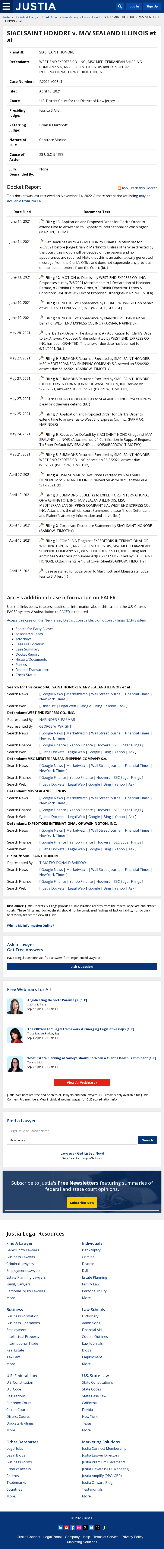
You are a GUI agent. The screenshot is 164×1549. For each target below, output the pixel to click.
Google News (52, 694)
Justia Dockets (52, 752)
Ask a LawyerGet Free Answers (25, 947)
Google (85, 706)
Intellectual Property (22, 1336)
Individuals (92, 1243)
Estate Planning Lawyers (26, 1277)
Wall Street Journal (106, 694)
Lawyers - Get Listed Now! (82, 1153)
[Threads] (85, 1527)
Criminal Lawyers (20, 1263)
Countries (14, 1489)
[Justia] (35, 6)
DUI (85, 1270)
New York (90, 1416)
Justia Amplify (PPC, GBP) (102, 1475)
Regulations (16, 1396)
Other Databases (22, 1441)
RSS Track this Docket (139, 188)
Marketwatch (77, 694)
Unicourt (48, 706)
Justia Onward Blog (97, 1482)
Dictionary (90, 1316)
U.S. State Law (95, 1375)
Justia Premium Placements (104, 1462)
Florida (87, 1409)
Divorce (88, 1263)
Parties (21, 664)
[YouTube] (66, 1527)
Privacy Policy (132, 1537)
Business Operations (23, 1323)
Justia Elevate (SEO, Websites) (105, 1469)
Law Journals (92, 1343)
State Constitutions (97, 1382)
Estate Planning (94, 1277)
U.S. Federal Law (21, 1375)
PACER (64, 611)
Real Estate (15, 1350)
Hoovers (103, 745)
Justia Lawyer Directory (100, 1455)
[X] (97, 1527)
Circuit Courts (17, 1409)
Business (14, 1309)
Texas (87, 1423)
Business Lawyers (20, 1257)
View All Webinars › (82, 1082)
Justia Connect (29, 1537)
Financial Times (137, 694)
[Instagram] (79, 1527)
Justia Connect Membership (104, 1448)
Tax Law (13, 1357)
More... (11, 1297)
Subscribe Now (82, 1202)
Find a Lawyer (21, 1121)
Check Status (26, 674)
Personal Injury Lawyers (25, 1291)
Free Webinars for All (29, 989)
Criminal (88, 1257)
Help (86, 1537)
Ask (123, 706)
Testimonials (92, 1489)
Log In (134, 6)
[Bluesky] (91, 1527)
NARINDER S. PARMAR (57, 719)
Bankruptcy (91, 1250)
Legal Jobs (14, 1448)
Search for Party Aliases (35, 628)
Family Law (90, 1284)
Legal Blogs (15, 1455)
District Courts (18, 1416)
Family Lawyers (18, 1284)
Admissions (91, 1323)
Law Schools (93, 1309)
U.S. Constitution (19, 1382)
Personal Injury (94, 1291)
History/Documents (31, 659)
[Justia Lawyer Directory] (103, 1527)
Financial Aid (92, 1329)
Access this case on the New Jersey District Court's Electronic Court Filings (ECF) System (76, 620)
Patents (12, 1475)
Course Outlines (95, 1336)
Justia (87, 1518)
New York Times (52, 699)
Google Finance (53, 745)
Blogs (86, 1350)
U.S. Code (13, 1389)
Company (72, 1537)
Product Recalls (18, 1469)
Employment (16, 1329)
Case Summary (27, 649)
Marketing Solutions (101, 1441)
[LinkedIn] (60, 1527)
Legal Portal (52, 1537)
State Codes (91, 1389)
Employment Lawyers (23, 1270)
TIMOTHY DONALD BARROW (62, 862)
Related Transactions (33, 669)
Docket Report (27, 654)
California (90, 1402)
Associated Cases (29, 634)
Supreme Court (18, 1402)
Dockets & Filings (20, 1423)
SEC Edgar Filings (127, 745)
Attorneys (23, 639)
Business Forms (19, 1462)
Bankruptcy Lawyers (22, 1250)
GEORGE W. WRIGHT (55, 726)
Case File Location (30, 644)
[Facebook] (72, 1527)
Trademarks (16, 1482)
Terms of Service (106, 1537)
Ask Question (82, 966)
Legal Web (67, 706)
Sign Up (152, 6)
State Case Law (94, 1396)
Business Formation (22, 1316)
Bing (98, 706)
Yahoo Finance (81, 745)
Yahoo (111, 706)
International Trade (22, 1343)
